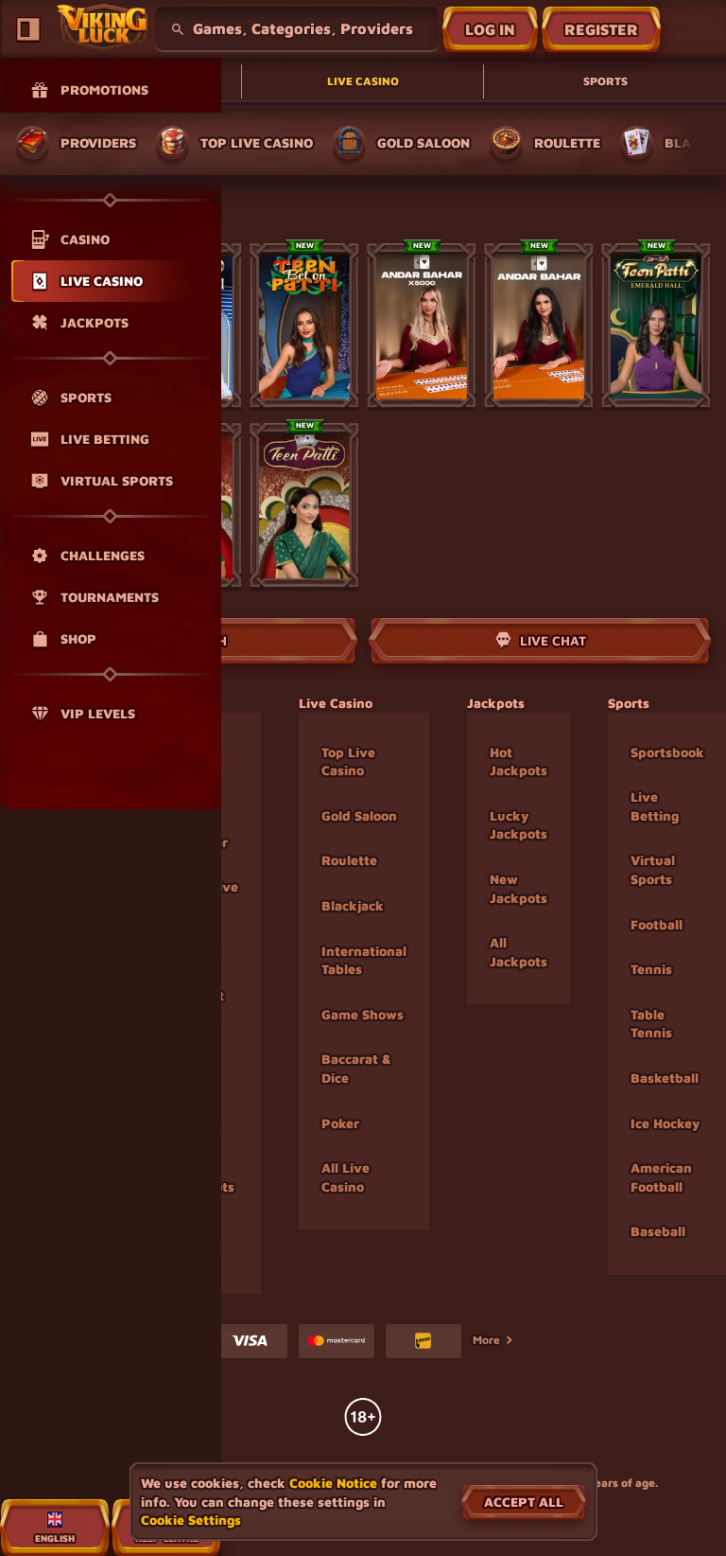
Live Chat (553, 640)
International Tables (363, 960)
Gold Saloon (359, 815)
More (486, 1340)
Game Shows (362, 1014)
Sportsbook (667, 752)
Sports (605, 81)
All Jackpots (518, 951)
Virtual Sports (653, 869)
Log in (490, 29)
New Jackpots (518, 888)
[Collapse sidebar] (28, 29)
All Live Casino (345, 1176)
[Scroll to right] (694, 144)
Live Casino (363, 81)
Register (601, 29)
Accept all (523, 1502)
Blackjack (352, 905)
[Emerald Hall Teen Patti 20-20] (656, 325)
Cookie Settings (191, 1520)
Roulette (349, 860)
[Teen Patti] (304, 505)
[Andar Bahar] (539, 325)
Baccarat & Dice (356, 1068)
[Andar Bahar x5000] (421, 325)
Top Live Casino (348, 761)
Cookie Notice (333, 1483)
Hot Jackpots (518, 761)
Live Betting (655, 805)
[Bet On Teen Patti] (304, 325)
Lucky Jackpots (518, 824)
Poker (340, 1123)
